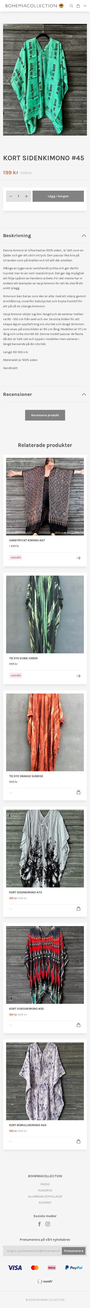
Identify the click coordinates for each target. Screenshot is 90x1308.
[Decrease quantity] (10, 196)
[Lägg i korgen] (78, 792)
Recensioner (17, 394)
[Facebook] (39, 1224)
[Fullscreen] (45, 80)
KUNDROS (45, 1190)
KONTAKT (45, 1202)
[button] (80, 81)
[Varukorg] (78, 6)
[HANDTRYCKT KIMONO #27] (78, 558)
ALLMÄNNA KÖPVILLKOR (45, 1196)
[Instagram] (47, 1224)
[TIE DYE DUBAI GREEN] (78, 676)
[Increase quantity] (26, 196)
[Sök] (71, 6)
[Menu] (85, 6)
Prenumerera (73, 1251)
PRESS (45, 1184)
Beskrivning (17, 235)
